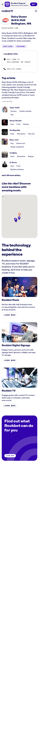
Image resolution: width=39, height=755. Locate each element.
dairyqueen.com (10, 28)
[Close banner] (2, 4)
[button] (19, 214)
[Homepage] (7, 11)
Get (33, 4)
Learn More (10, 315)
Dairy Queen (7, 46)
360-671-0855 (14, 69)
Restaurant (21, 46)
